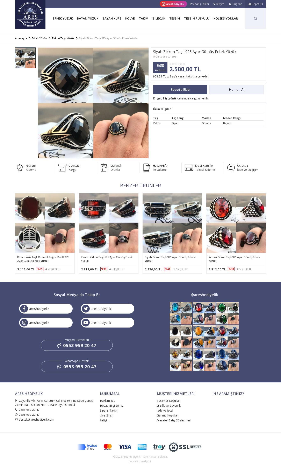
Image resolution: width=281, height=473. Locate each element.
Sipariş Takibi (108, 410)
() (257, 4)
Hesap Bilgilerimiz (111, 405)
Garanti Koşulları (168, 415)
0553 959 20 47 (79, 345)
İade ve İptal (165, 410)
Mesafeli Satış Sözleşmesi (174, 420)
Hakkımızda (107, 401)
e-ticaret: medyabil (140, 461)
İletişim (104, 420)
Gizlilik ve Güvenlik (169, 405)
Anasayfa (21, 38)
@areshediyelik (204, 294)
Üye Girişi (106, 415)
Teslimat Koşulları (168, 401)
